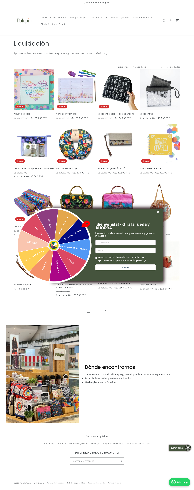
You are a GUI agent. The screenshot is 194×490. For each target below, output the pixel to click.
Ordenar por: (124, 66)
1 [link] (88, 310)
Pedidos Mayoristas (78, 443)
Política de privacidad (76, 483)
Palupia (23, 483)
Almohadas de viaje (66, 168)
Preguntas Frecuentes (113, 443)
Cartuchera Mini (148, 285)
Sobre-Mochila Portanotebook (114, 283)
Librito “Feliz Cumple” (151, 168)
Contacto (61, 443)
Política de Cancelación (138, 443)
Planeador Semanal (66, 114)
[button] (164, 20)
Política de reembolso (55, 483)
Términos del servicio (96, 483)
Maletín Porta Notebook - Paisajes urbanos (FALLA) (74, 286)
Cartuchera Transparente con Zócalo (34, 168)
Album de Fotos (22, 114)
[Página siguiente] (105, 310)
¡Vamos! (125, 267)
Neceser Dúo (147, 114)
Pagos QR (95, 443)
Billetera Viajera (22, 285)
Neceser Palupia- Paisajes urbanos (117, 114)
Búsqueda (49, 443)
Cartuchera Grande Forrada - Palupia (34, 226)
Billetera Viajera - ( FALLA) (111, 168)
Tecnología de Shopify (35, 483)
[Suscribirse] (120, 461)
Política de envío (114, 483)
